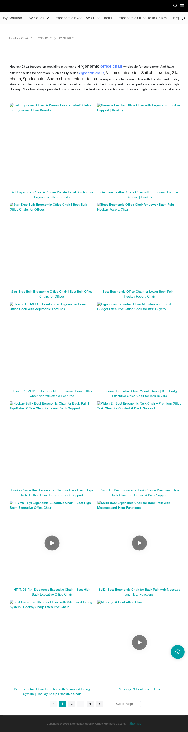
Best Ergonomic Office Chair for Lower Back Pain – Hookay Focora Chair (139, 294)
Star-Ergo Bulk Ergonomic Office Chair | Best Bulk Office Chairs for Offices (52, 294)
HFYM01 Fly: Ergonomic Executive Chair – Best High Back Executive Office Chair (52, 592)
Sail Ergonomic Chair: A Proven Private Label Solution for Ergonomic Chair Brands (52, 194)
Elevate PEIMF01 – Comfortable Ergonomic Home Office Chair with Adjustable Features (52, 393)
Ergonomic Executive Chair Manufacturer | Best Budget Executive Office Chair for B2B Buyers (140, 393)
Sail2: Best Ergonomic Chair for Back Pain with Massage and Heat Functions (139, 592)
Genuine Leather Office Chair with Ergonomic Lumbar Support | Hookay (139, 194)
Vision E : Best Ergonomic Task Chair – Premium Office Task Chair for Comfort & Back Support (139, 492)
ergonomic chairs (91, 73)
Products (43, 38)
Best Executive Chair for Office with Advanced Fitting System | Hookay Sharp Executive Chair (52, 691)
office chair (111, 66)
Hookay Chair (19, 38)
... (81, 703)
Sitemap (134, 723)
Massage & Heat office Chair (139, 689)
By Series (66, 38)
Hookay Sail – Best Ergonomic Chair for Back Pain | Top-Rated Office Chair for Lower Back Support (52, 492)
